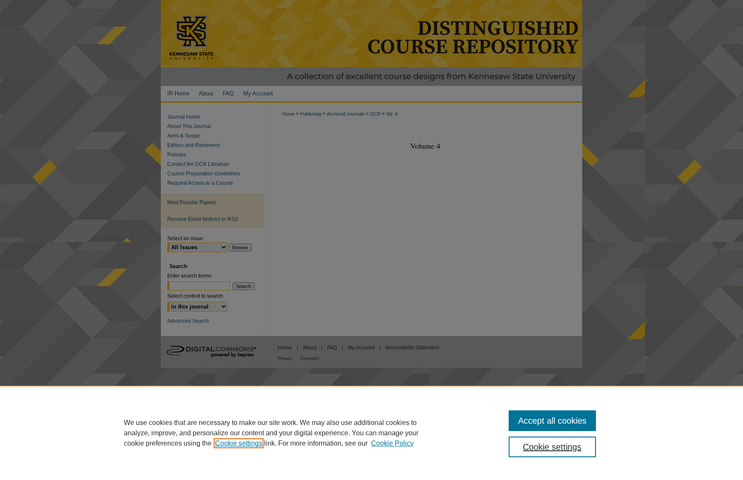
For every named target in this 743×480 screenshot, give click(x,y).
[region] (371, 432)
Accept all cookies (552, 420)
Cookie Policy (392, 443)
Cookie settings (238, 443)
